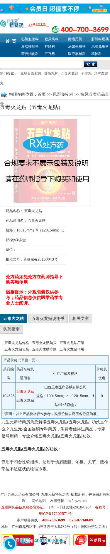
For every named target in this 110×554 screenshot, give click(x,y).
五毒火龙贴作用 (72, 349)
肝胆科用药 (100, 39)
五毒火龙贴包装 (16, 349)
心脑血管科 (30, 39)
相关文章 (80, 318)
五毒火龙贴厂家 (72, 343)
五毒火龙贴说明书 (48, 318)
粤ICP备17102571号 (55, 514)
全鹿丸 (86, 73)
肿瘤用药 (75, 39)
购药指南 (11, 329)
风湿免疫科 (100, 46)
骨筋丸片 (51, 73)
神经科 (50, 46)
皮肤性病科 (30, 46)
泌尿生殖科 (77, 46)
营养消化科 (30, 54)
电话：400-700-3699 (42, 540)
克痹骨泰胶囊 (30, 73)
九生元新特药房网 (55, 494)
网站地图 (39, 501)
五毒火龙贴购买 (44, 343)
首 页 (11, 41)
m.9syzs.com (78, 501)
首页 (42, 94)
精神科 (96, 54)
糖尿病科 (52, 39)
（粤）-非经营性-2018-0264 (69, 507)
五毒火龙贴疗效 (44, 349)
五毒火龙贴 (69, 73)
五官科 (50, 54)
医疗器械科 (77, 54)
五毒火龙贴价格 (16, 343)
